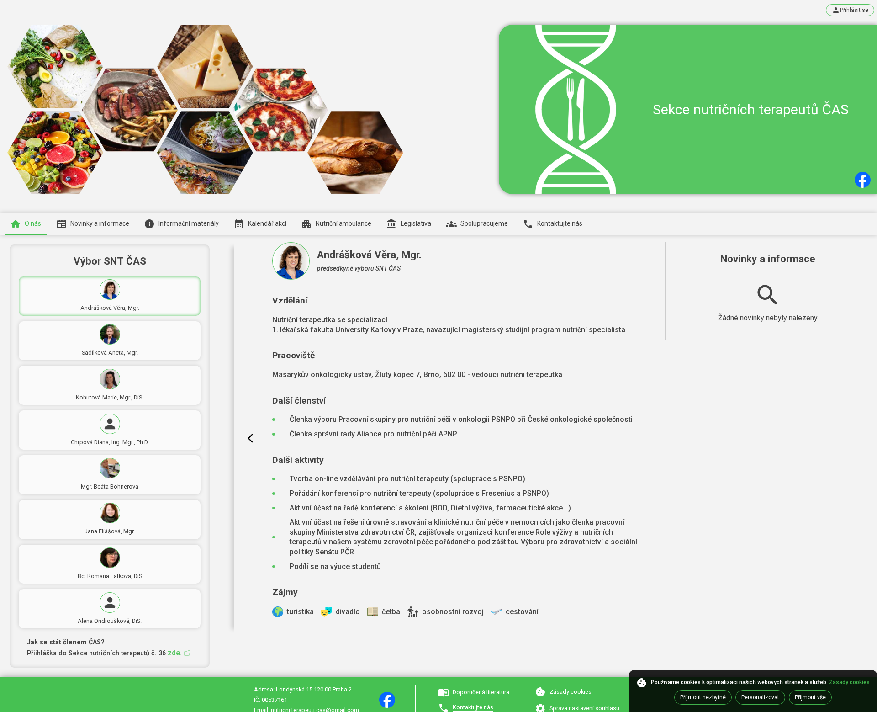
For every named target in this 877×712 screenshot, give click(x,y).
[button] (862, 180)
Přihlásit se (854, 10)
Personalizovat (760, 697)
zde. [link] (175, 652)
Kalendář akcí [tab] (267, 224)
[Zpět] (250, 438)
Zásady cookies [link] (570, 691)
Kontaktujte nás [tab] (559, 224)
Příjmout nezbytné (703, 697)
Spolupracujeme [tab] (484, 224)
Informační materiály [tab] (188, 224)
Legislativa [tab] (416, 224)
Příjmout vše (810, 697)
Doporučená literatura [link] (481, 692)
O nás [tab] (33, 224)
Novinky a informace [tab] (99, 224)
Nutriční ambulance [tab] (343, 224)
